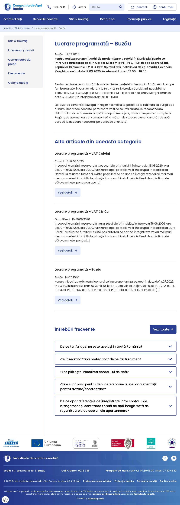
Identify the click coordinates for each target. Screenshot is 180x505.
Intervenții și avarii (21, 50)
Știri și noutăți (79, 19)
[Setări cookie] (5, 499)
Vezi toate (161, 329)
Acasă (7, 28)
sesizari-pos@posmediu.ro (106, 494)
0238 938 (59, 7)
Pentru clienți (13, 19)
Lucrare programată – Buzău (78, 269)
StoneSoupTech (96, 498)
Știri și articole (22, 28)
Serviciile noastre (45, 19)
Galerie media (18, 83)
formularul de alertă (144, 494)
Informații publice (139, 19)
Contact (141, 7)
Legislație (169, 19)
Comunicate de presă (19, 62)
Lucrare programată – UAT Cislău (82, 211)
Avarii (82, 7)
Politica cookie (168, 481)
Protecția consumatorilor (97, 481)
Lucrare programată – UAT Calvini (82, 153)
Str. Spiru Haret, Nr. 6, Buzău (28, 470)
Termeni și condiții (147, 481)
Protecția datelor (124, 481)
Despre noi (107, 19)
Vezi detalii (65, 193)
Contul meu (166, 7)
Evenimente (16, 73)
